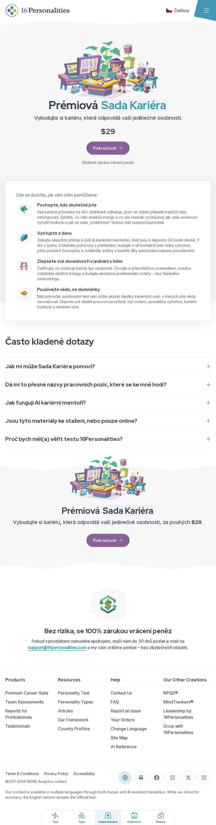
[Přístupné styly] (125, 777)
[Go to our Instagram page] (172, 777)
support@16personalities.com (57, 647)
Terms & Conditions (22, 773)
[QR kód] (204, 777)
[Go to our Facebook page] (156, 777)
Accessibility (84, 773)
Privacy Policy (56, 773)
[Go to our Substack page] (141, 777)
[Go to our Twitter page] (188, 777)
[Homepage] (37, 10)
